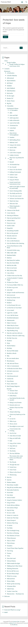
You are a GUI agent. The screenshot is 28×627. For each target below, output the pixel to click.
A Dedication (10, 73)
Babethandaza (11, 90)
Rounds (9, 389)
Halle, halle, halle (12, 252)
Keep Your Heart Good (13, 297)
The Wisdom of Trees (13, 535)
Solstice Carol (13, 174)
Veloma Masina (11, 561)
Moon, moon (13, 424)
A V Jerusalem (14, 110)
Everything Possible (13, 230)
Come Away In (11, 213)
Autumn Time (14, 390)
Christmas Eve (14, 125)
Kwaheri (9, 302)
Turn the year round (15, 196)
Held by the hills (11, 265)
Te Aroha (9, 525)
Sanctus (9, 480)
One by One (13, 433)
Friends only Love (15, 405)
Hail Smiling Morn (15, 140)
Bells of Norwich (14, 120)
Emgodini (10, 228)
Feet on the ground (12, 233)
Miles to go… (13, 421)
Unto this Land (11, 558)
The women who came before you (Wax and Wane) (16, 457)
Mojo (8, 343)
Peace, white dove (12, 383)
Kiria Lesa (12, 150)
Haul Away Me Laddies (13, 260)
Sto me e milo (11, 513)
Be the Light (10, 96)
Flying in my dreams (16, 402)
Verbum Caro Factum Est (17, 198)
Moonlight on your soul (16, 426)
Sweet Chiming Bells (16, 191)
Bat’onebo (10, 93)
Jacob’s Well (13, 147)
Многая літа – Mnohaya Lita (15, 594)
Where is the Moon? (15, 472)
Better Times (11, 101)
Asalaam (9, 85)
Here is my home (12, 268)
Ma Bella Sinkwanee (13, 318)
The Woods (13, 462)
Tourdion (9, 545)
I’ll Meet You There (12, 282)
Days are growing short (13, 218)
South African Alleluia (13, 505)
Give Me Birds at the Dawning (15, 243)
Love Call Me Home (12, 315)
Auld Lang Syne (14, 118)
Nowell (12, 162)
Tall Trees (12, 448)
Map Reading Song (12, 330)
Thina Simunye (11, 538)
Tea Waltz (10, 528)
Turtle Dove (13, 467)
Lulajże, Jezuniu (14, 155)
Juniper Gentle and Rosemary (15, 292)
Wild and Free (11, 578)
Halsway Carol (14, 142)
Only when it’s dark (15, 435)
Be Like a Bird (14, 393)
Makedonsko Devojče (13, 328)
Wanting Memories (12, 568)
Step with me (13, 446)
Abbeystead (10, 78)
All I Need (10, 83)
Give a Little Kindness (13, 241)
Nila (8, 356)
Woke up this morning (13, 583)
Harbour (9, 258)
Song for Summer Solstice (14, 500)
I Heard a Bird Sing (15, 412)
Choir (6, 61)
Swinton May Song (12, 523)
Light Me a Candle (12, 313)
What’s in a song (12, 576)
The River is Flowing (13, 533)
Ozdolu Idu (10, 378)
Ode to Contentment (13, 366)
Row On (9, 477)
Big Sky (9, 103)
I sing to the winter (15, 145)
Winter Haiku (11, 581)
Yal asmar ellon (11, 586)
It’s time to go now (12, 287)
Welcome (7, 596)
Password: (6, 34)
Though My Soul (14, 464)
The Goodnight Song (13, 530)
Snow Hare (10, 492)
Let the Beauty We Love (14, 305)
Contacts (6, 68)
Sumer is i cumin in (12, 515)
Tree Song (10, 551)
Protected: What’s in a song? (12, 610)
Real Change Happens (13, 386)
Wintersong (13, 475)
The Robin (13, 451)
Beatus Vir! (10, 98)
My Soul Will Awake (12, 351)
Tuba (8, 556)
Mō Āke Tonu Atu (12, 338)
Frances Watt (6, 2)
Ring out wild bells (15, 438)
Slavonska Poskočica (13, 490)
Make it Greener (11, 323)
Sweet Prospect (11, 520)
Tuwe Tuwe (13, 469)
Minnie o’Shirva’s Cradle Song (15, 335)
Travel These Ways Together (15, 548)
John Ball (9, 290)
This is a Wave (11, 540)
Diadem (12, 130)
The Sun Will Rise (15, 453)
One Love (9, 373)
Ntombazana (10, 361)
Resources (7, 71)
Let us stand (10, 310)
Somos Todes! (11, 497)
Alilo (11, 113)
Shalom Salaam (11, 482)
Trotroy (9, 553)
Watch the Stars (14, 201)
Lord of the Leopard (15, 152)
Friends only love (12, 235)
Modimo (9, 340)
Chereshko (10, 106)
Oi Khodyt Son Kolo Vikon (14, 368)
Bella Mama (13, 395)
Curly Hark (13, 128)
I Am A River (10, 273)
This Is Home (11, 543)
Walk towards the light (13, 563)
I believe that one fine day (14, 275)
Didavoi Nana (11, 220)
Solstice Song (13, 177)
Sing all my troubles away (14, 487)
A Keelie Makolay (12, 75)
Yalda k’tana (10, 589)
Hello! (6, 612)
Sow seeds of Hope (12, 507)
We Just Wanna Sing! (13, 573)
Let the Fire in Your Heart (14, 307)
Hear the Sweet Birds (13, 263)
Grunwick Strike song (13, 250)
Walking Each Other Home (14, 566)
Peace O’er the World (16, 169)
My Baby (9, 348)
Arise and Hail (14, 115)
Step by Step (10, 510)
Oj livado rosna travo (13, 371)
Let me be (12, 418)
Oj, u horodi (13, 167)
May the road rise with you (14, 333)
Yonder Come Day (12, 591)
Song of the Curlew (15, 443)
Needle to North (11, 353)
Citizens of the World (13, 210)
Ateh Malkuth (11, 88)
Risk (11, 441)
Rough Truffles (11, 62)
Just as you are (11, 295)
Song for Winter (14, 179)
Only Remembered (12, 376)
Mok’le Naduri (11, 345)
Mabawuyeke (11, 320)
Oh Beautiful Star (14, 164)
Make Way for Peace (12, 325)
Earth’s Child (10, 225)
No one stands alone (13, 358)
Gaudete (12, 137)
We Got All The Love (13, 571)
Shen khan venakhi (12, 485)
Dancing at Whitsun (12, 215)
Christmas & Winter (12, 108)
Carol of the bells (14, 123)
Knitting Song (11, 300)
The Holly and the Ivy (16, 193)
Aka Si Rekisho (11, 80)
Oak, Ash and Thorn (12, 363)
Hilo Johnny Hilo (12, 270)
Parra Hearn (10, 381)
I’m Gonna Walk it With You (15, 285)
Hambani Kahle (11, 255)
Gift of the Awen (11, 238)
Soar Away (10, 495)
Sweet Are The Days (12, 518)
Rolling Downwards (15, 172)
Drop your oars (11, 223)
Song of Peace (11, 502)
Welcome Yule (14, 203)
